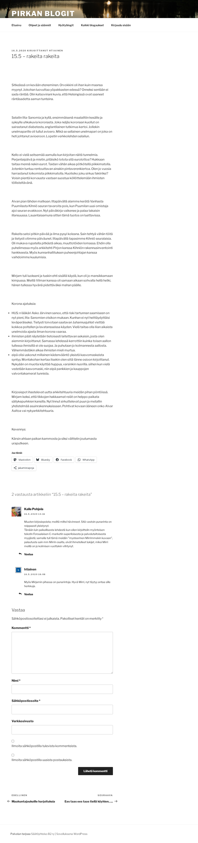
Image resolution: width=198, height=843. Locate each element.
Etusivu (16, 25)
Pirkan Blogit (43, 13)
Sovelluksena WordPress (71, 833)
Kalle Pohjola (33, 509)
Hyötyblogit (66, 25)
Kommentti (21, 628)
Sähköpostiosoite (26, 701)
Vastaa (28, 554)
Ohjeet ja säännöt (40, 25)
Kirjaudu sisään (121, 25)
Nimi (16, 680)
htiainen (56, 50)
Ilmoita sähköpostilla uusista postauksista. (42, 760)
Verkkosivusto (23, 721)
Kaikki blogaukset (92, 25)
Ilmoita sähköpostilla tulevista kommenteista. (44, 746)
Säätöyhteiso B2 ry (42, 833)
